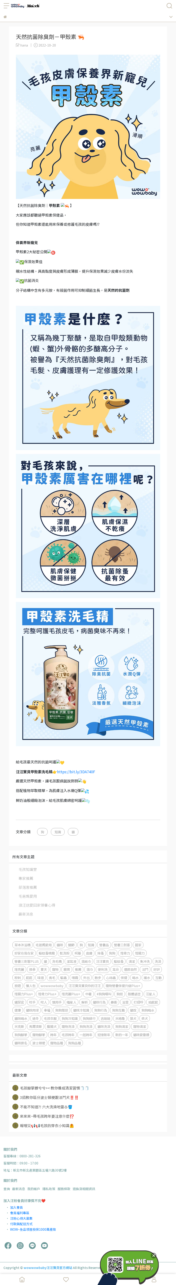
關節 (71, 944)
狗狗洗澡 (86, 1026)
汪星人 (150, 993)
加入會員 (16, 1207)
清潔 (132, 961)
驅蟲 (63, 977)
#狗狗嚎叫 (104, 993)
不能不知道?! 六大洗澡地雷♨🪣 (43, 1106)
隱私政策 (48, 1188)
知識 (58, 831)
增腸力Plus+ (23, 993)
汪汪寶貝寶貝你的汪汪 (85, 985)
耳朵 (116, 969)
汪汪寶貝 (102, 961)
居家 (138, 944)
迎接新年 (103, 1034)
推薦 (78, 969)
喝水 (135, 977)
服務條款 (64, 1188)
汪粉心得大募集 (21, 1218)
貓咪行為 (99, 1002)
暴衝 (114, 1002)
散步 (98, 977)
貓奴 (133, 1010)
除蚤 (100, 953)
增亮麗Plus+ (71, 993)
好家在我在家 (24, 953)
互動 (158, 977)
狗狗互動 (118, 1010)
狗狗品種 (74, 1042)
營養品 (104, 944)
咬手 (32, 1002)
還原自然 (130, 969)
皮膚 (89, 953)
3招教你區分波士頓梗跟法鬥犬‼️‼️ (46, 1097)
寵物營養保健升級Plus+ (123, 985)
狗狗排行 (89, 1018)
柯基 (77, 953)
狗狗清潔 (121, 1026)
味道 (40, 977)
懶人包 (31, 985)
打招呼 (138, 1002)
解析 (84, 1002)
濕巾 (89, 969)
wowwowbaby (52, 985)
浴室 (125, 1002)
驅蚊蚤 (119, 961)
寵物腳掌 (38, 1034)
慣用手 (57, 1002)
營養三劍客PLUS (26, 961)
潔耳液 (71, 961)
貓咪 (60, 944)
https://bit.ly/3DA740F (76, 771)
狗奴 (119, 993)
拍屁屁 (153, 1002)
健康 (17, 1010)
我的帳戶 (33, 1188)
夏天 (44, 969)
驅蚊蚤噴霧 (47, 953)
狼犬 (133, 1018)
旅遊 (17, 985)
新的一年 (121, 1034)
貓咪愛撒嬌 (141, 1034)
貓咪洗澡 (103, 1026)
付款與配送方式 (21, 1224)
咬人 (44, 1002)
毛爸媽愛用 (28, 896)
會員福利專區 (19, 1213)
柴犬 (144, 1018)
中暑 (88, 993)
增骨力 (125, 953)
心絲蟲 (111, 977)
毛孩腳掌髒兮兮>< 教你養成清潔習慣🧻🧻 (51, 1088)
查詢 (6, 1188)
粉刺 (17, 977)
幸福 (47, 1010)
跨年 (53, 1034)
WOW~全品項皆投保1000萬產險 (33, 1229)
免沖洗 (145, 961)
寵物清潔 (139, 1026)
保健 (124, 977)
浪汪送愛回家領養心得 (37, 905)
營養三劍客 (122, 944)
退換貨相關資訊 (84, 1188)
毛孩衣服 (50, 1018)
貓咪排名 (20, 1042)
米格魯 (120, 1018)
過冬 (35, 1018)
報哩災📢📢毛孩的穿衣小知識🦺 (44, 1125)
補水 (147, 977)
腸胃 (66, 969)
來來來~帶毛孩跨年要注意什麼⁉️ (44, 1116)
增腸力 (140, 953)
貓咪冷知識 (81, 1010)
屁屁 (29, 977)
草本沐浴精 (22, 944)
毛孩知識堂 (28, 869)
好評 (156, 969)
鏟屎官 (19, 1002)
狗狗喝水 (147, 1010)
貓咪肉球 (32, 1010)
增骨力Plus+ (47, 993)
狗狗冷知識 (70, 1018)
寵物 (55, 969)
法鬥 (145, 969)
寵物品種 (56, 1042)
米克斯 (19, 1026)
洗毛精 (57, 961)
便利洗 (102, 969)
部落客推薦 (28, 887)
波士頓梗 (38, 1042)
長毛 (52, 977)
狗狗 (112, 953)
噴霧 (75, 977)
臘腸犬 (52, 1026)
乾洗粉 (64, 953)
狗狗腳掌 (20, 1034)
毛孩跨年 (68, 1034)
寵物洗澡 (68, 1026)
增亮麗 (19, 969)
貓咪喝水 (20, 1018)
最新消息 (26, 914)
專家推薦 (26, 878)
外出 (86, 977)
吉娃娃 (105, 1018)
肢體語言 (134, 993)
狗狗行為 (100, 1010)
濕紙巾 (86, 961)
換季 (32, 969)
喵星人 (71, 1002)
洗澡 (158, 961)
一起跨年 (86, 1034)
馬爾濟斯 (35, 1026)
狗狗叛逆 (61, 1010)
